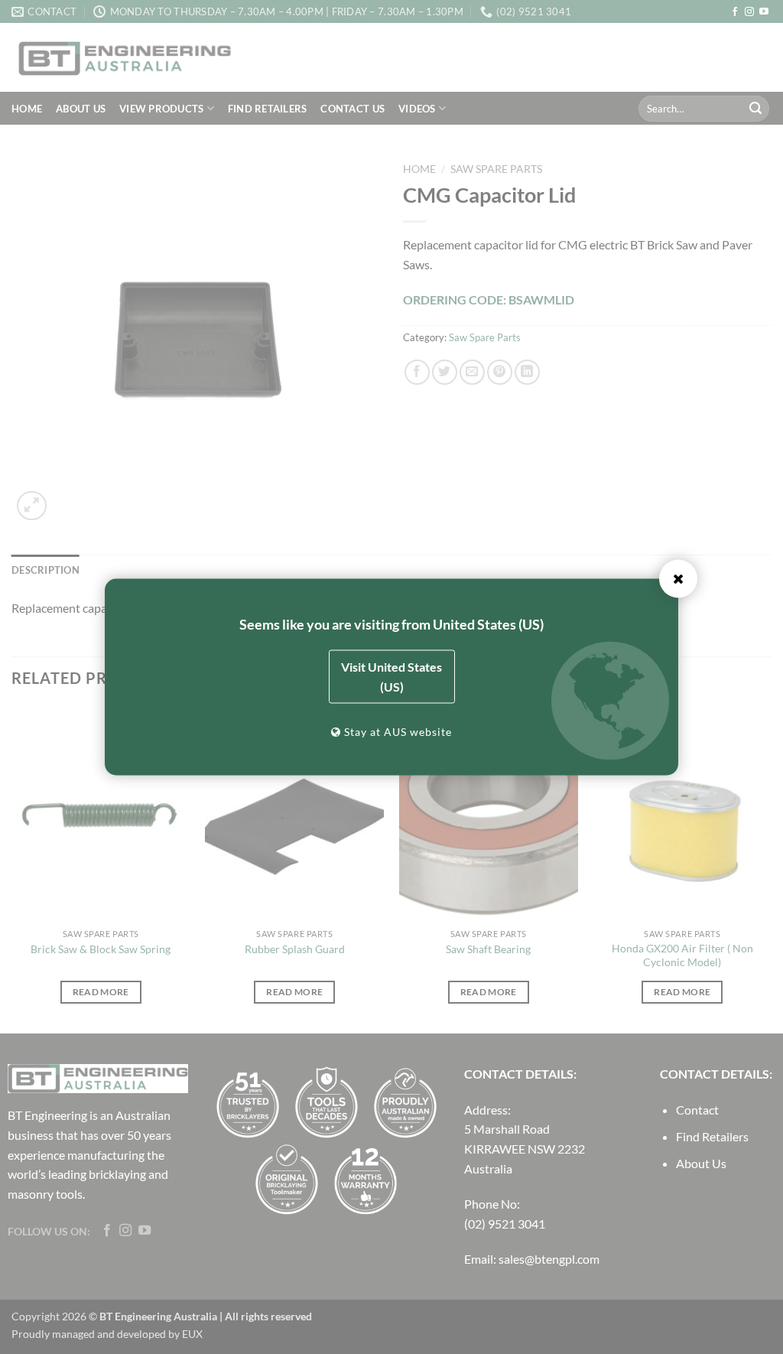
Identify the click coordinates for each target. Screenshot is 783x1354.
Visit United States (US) (391, 676)
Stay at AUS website (396, 731)
